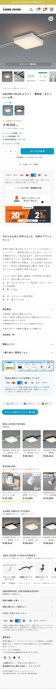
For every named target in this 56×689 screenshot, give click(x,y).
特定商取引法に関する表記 (14, 666)
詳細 (20, 133)
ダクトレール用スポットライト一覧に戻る (20, 412)
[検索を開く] (31, 9)
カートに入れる (37, 151)
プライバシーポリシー (27, 663)
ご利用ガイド (8, 663)
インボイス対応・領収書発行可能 (29, 188)
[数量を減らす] (6, 151)
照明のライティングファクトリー (21, 671)
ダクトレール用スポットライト (16, 88)
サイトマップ (34, 666)
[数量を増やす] (15, 151)
